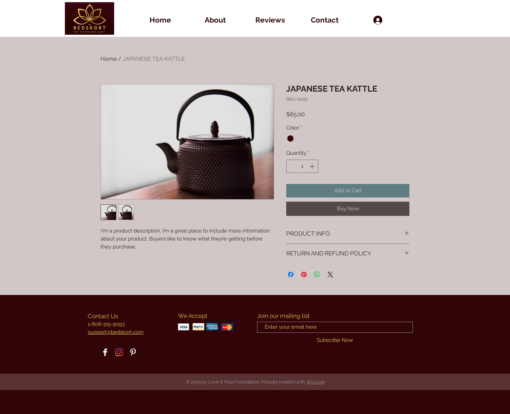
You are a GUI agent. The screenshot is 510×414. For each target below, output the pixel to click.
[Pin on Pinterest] (304, 274)
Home (109, 59)
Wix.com (315, 382)
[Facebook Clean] (105, 352)
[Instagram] (119, 352)
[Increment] (312, 166)
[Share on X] (330, 274)
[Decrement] (292, 166)
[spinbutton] (302, 166)
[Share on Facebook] (291, 274)
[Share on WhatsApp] (317, 274)
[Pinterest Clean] (133, 352)
